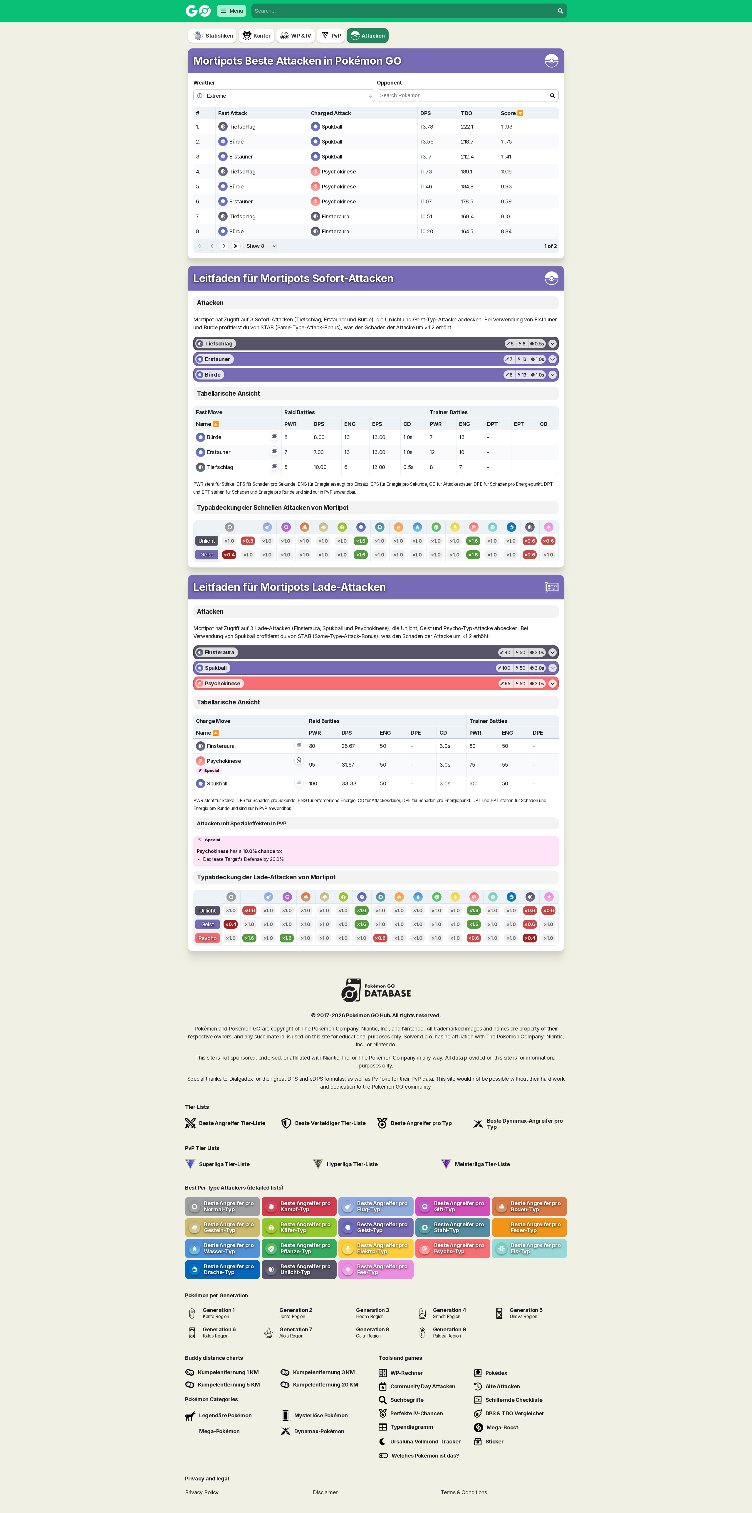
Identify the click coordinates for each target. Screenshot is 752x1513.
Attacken (373, 36)
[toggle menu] (560, 10)
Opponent (389, 83)
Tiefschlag (242, 127)
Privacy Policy (202, 1492)
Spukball (332, 127)
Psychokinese (339, 171)
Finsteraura (335, 216)
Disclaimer (325, 1492)
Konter (262, 36)
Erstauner (241, 157)
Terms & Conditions (464, 1492)
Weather (204, 83)
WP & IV (301, 36)
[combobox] (403, 11)
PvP (336, 36)
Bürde (236, 142)
